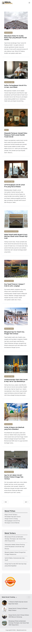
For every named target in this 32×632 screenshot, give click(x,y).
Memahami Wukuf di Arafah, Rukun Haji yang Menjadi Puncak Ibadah (15, 37)
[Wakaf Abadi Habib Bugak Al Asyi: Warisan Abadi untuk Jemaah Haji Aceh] (16, 219)
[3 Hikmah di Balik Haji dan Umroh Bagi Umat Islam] (4, 602)
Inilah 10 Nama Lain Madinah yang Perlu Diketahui (14, 428)
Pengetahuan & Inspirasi (11, 231)
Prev (6, 502)
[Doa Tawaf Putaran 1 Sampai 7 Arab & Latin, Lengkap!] (16, 268)
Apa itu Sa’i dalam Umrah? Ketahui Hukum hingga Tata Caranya (13, 477)
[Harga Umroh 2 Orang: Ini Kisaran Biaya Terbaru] (4, 609)
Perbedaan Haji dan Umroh (13, 516)
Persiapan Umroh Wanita (12, 523)
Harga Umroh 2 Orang (11, 518)
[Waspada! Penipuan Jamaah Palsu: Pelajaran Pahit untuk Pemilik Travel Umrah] (16, 117)
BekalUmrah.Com (21, 630)
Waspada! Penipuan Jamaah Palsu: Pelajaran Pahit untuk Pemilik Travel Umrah (15, 135)
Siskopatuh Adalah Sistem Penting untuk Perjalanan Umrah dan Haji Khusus (15, 546)
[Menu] (29, 2)
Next (26, 502)
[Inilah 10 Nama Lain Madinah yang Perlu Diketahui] (16, 412)
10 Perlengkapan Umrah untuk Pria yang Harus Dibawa (14, 185)
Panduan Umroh (9, 281)
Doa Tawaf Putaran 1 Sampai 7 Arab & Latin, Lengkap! (14, 285)
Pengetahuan (8, 32)
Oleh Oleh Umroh (9, 376)
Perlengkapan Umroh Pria (12, 521)
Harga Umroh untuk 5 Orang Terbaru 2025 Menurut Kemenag (19, 616)
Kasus (6, 130)
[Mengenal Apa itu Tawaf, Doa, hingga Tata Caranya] (16, 316)
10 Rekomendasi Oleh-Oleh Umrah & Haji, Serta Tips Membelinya (16, 380)
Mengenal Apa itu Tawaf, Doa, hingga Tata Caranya (14, 333)
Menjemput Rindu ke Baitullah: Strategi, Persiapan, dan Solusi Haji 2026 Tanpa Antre (15, 539)
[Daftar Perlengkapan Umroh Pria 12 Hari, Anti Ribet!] (16, 70)
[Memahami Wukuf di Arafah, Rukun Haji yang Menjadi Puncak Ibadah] (16, 20)
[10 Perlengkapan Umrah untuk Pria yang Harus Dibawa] (16, 169)
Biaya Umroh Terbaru (11, 514)
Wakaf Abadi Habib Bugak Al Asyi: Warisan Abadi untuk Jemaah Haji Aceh (15, 236)
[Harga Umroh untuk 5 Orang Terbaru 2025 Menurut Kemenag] (4, 616)
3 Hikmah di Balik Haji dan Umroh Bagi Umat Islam (18, 603)
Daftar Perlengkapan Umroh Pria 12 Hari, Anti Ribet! (15, 86)
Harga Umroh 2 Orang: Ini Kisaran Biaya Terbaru (18, 609)
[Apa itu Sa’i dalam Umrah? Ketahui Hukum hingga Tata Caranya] (16, 459)
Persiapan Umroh (9, 82)
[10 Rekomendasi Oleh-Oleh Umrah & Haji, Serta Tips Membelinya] (16, 364)
